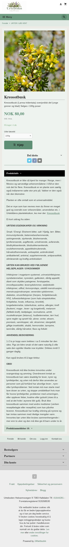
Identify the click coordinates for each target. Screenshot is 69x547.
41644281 (58, 497)
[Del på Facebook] (34, 160)
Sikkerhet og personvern (49, 484)
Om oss (33, 439)
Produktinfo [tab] (12, 173)
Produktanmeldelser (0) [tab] (18, 428)
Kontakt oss (57, 439)
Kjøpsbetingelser (25, 484)
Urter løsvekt (9, 132)
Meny (8, 17)
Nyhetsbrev (31, 490)
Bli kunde (22, 439)
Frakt (12, 484)
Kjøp (20, 145)
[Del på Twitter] (29, 160)
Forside (5, 23)
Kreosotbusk (53, 213)
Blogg (43, 490)
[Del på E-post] (39, 160)
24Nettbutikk (40, 541)
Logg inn (44, 439)
